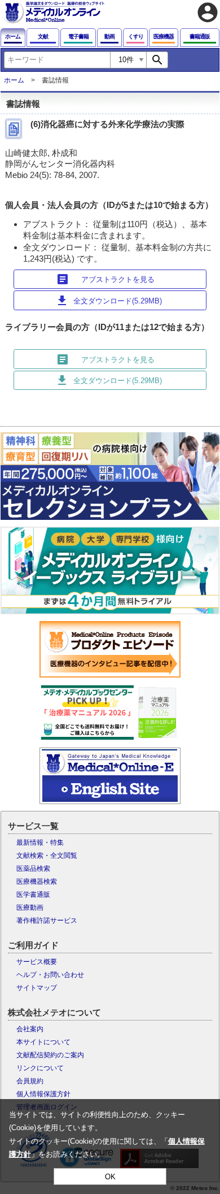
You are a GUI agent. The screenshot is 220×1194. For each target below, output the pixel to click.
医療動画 (29, 907)
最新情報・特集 (40, 842)
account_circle (207, 12)
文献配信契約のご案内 (50, 1055)
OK (110, 1177)
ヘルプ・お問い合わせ (50, 975)
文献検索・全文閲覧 (46, 855)
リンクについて (40, 1068)
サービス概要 (36, 962)
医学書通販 (33, 894)
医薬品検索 (33, 868)
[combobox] (57, 59)
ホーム (14, 80)
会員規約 (29, 1081)
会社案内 (29, 1029)
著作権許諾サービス (46, 920)
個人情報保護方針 (43, 1094)
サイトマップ (36, 988)
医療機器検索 (36, 881)
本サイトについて (43, 1042)
